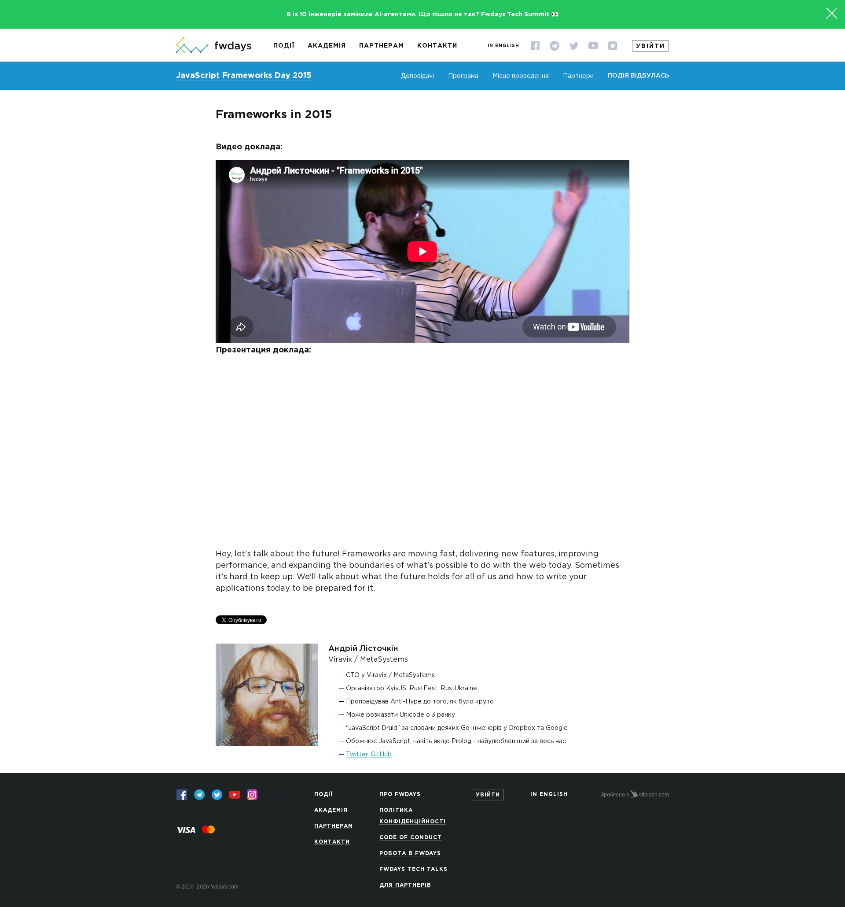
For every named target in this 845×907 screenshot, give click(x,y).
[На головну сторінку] (213, 46)
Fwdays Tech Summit (515, 14)
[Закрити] (831, 13)
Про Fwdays (400, 794)
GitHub (381, 754)
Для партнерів (405, 885)
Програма (463, 76)
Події (283, 45)
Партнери (578, 76)
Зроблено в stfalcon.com (635, 795)
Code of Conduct (410, 837)
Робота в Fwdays (410, 853)
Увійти (650, 46)
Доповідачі (417, 76)
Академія (327, 45)
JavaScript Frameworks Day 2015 (244, 75)
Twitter (356, 754)
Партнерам (381, 45)
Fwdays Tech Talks (413, 869)
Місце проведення (520, 76)
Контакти (437, 45)
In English (503, 46)
